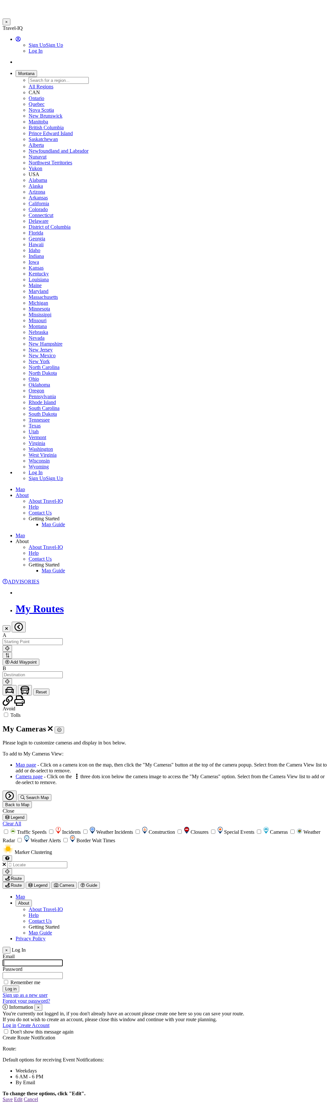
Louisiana (39, 279)
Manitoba (38, 121)
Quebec (37, 104)
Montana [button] (26, 73)
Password (12, 969)
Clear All (12, 823)
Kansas (36, 268)
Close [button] (8, 811)
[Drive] (10, 690)
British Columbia (46, 127)
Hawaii (36, 244)
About (23, 903)
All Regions (41, 86)
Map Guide (53, 524)
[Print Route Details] (19, 702)
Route (15, 878)
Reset (41, 692)
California (39, 203)
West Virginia (43, 455)
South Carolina (44, 408)
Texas (35, 425)
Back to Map (17, 804)
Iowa (34, 262)
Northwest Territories (50, 162)
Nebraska (38, 332)
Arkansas (38, 197)
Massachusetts (43, 297)
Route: (9, 1048)
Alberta (36, 145)
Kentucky (39, 273)
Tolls (14, 715)
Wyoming (39, 466)
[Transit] (25, 690)
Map (20, 489)
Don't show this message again (41, 1032)
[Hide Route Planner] (19, 627)
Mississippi (40, 314)
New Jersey (41, 349)
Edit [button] (18, 1099)
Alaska (36, 186)
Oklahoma (39, 384)
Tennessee (39, 420)
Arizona (37, 192)
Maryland (38, 291)
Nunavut (38, 156)
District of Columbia (50, 227)
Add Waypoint (23, 662)
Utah (34, 431)
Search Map (37, 797)
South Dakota (43, 414)
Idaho (34, 250)
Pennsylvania (42, 396)
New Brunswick (45, 116)
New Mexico (42, 355)
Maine (35, 285)
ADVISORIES (23, 581)
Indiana (36, 256)
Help (34, 507)
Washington (41, 449)
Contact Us (40, 512)
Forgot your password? (26, 1001)
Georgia (37, 238)
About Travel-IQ (46, 501)
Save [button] (8, 1099)
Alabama (38, 180)
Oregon (36, 390)
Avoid (9, 708)
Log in (9, 1025)
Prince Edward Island (51, 133)
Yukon (35, 168)
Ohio (34, 379)
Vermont (37, 437)
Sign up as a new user (25, 995)
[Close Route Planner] (6, 628)
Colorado (38, 209)
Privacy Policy (31, 938)
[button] (18, 39)
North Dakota (43, 373)
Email (9, 956)
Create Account (33, 1025)
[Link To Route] (8, 702)
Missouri (38, 320)
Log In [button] (36, 51)
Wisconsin (39, 461)
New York (39, 361)
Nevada (37, 338)
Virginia (37, 443)
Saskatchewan (43, 139)
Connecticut (41, 215)
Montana (38, 326)
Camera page (29, 776)
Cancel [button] (31, 1099)
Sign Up (46, 45)
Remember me (25, 982)
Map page (26, 765)
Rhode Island (42, 402)
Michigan (38, 303)
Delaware (38, 221)
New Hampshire (45, 344)
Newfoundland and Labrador (58, 151)
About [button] (22, 495)
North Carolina (44, 367)
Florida (36, 232)
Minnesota (39, 308)
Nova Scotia (41, 110)
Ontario (36, 98)
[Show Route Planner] (10, 796)
